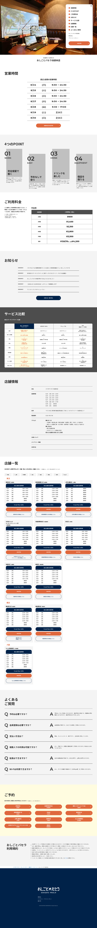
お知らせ (73, 17)
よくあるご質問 (76, 30)
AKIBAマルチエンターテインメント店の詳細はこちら (19, 557)
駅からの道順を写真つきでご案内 (54, 432)
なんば (65, 474)
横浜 (57, 474)
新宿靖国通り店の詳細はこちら (48, 514)
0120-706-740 (49, 415)
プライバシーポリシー (74, 38)
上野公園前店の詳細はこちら (78, 514)
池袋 (41, 474)
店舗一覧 (73, 27)
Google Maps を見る (19, 504)
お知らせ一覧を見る (48, 298)
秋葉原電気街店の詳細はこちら (48, 557)
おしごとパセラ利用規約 (74, 33)
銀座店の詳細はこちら (48, 596)
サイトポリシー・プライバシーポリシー (45, 899)
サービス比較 (75, 20)
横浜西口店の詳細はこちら (19, 638)
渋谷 (32, 474)
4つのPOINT (75, 11)
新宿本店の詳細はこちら (18, 514)
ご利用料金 (74, 14)
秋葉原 (24, 474)
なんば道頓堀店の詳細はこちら (19, 680)
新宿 (8, 474)
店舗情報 (73, 23)
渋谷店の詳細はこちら (78, 557)
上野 (16, 474)
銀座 (49, 474)
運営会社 (71, 35)
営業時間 (73, 8)
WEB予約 (79, 43)
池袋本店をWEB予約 (48, 125)
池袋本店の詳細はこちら (18, 596)
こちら (66, 858)
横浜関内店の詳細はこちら (48, 638)
